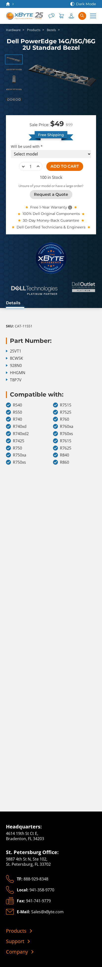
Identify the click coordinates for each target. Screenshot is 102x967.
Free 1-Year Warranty (48, 207)
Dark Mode (86, 4)
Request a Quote (51, 194)
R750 (17, 448)
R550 (17, 412)
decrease (23, 166)
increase (38, 166)
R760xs (66, 433)
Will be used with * (27, 146)
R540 (17, 405)
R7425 (18, 441)
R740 (17, 419)
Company (17, 952)
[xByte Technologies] (25, 16)
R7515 (65, 405)
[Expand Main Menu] (93, 16)
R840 (64, 455)
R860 (64, 462)
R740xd (19, 426)
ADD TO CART (65, 166)
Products (16, 931)
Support (15, 941)
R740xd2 (21, 433)
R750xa (19, 455)
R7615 (65, 441)
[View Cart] (61, 16)
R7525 (65, 412)
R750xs (19, 462)
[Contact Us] (51, 16)
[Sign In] (71, 16)
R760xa (66, 426)
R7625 (65, 448)
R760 (64, 419)
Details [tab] (13, 303)
